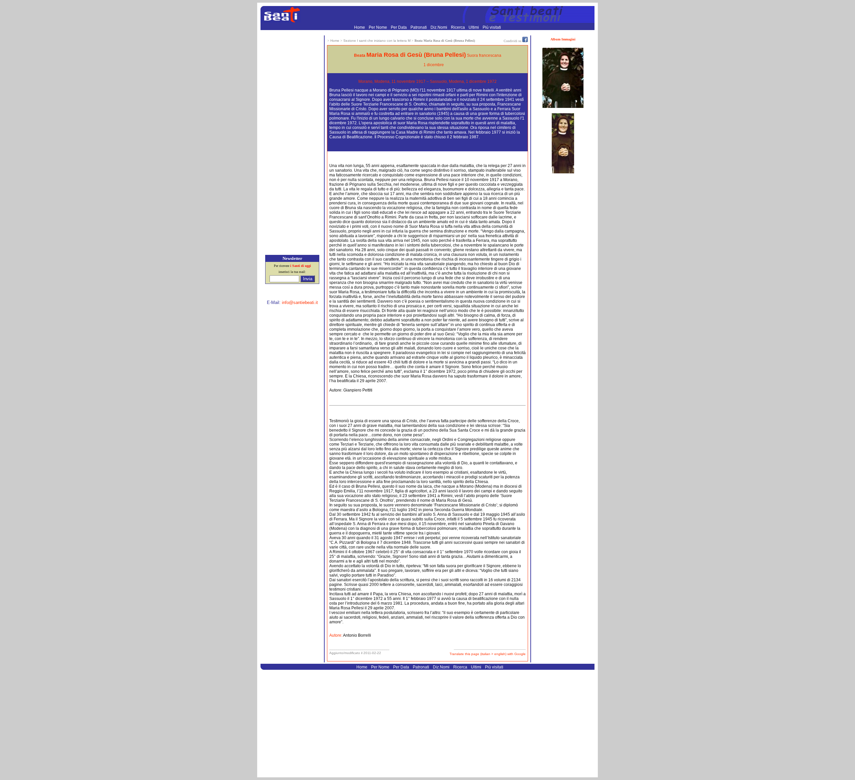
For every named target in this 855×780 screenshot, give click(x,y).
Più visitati (492, 27)
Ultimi (474, 27)
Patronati (419, 27)
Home (360, 27)
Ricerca (458, 27)
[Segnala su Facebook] (525, 40)
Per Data (399, 27)
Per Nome (378, 27)
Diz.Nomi (439, 27)
